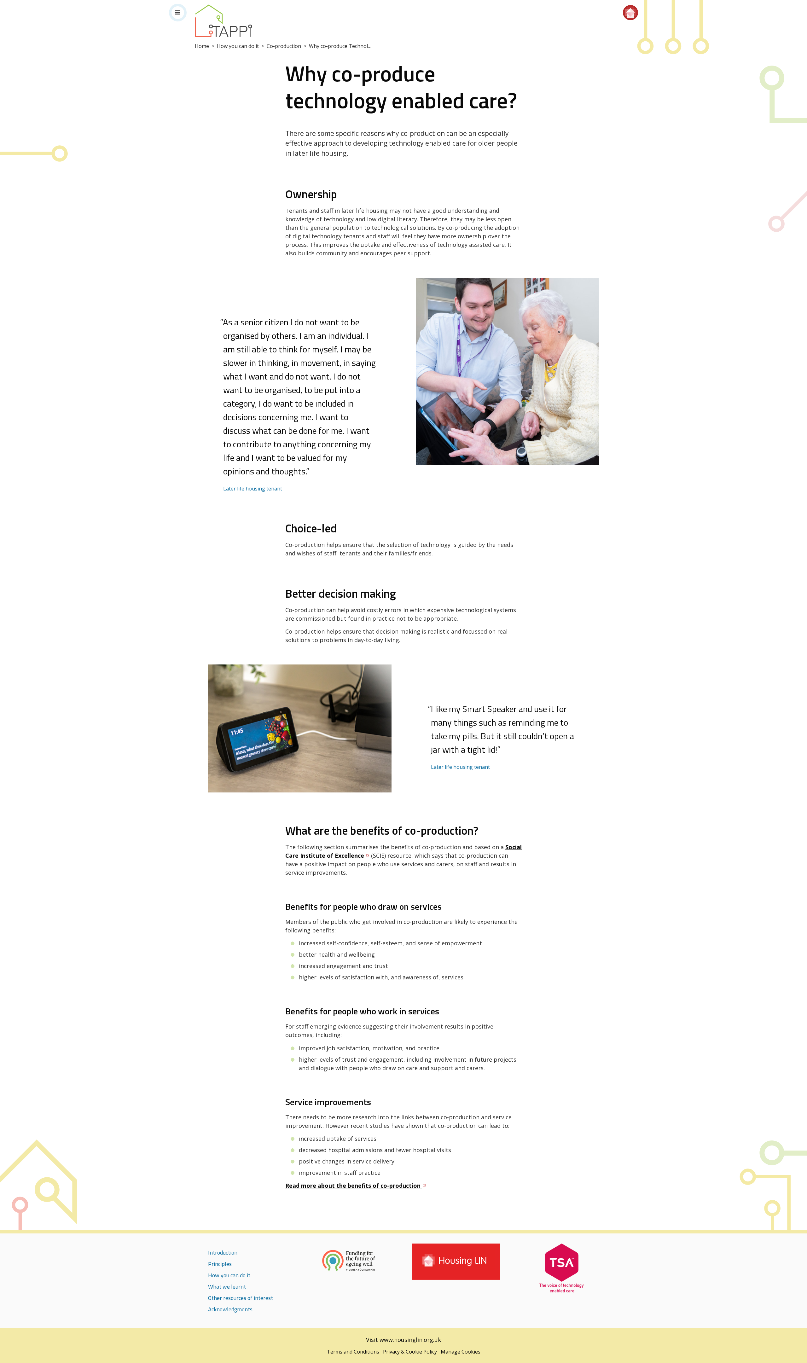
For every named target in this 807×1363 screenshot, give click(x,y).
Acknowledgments (230, 1309)
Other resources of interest (240, 1298)
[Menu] (178, 12)
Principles (220, 1264)
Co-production (284, 46)
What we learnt (227, 1286)
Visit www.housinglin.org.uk (403, 1339)
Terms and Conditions (353, 1351)
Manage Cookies (460, 1351)
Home (202, 46)
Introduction (222, 1252)
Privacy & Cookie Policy (410, 1351)
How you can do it (238, 46)
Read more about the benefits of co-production (353, 1185)
